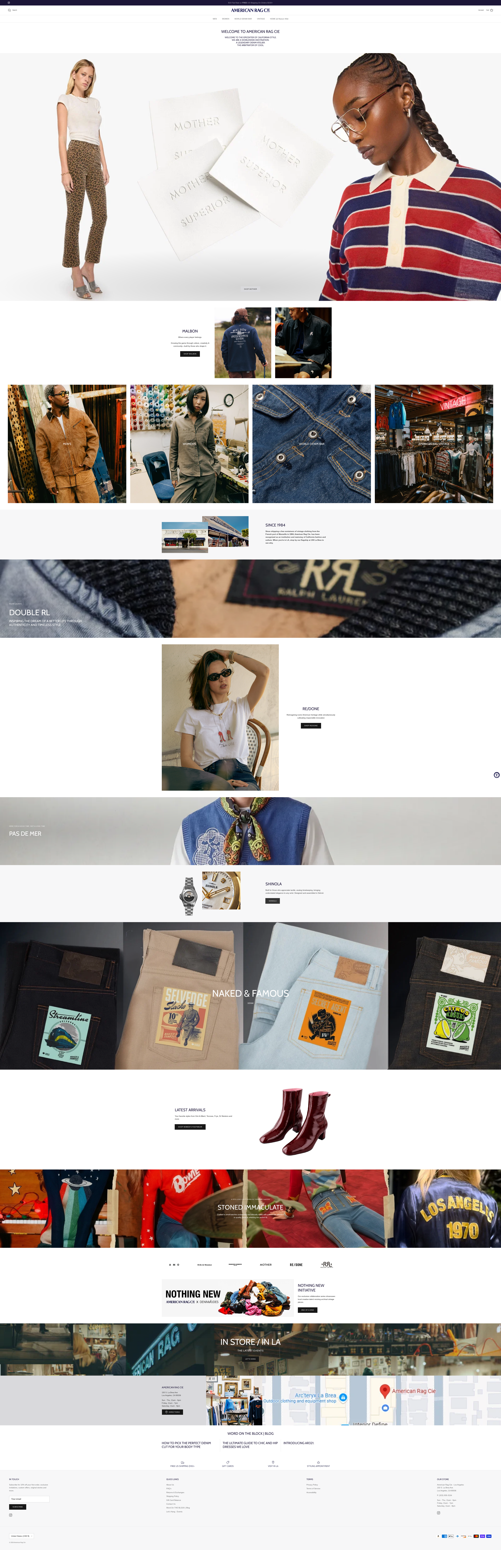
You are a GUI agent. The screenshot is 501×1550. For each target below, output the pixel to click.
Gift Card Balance (173, 1500)
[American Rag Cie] (250, 10)
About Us (170, 1485)
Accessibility (311, 1492)
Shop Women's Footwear (190, 1127)
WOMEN (225, 19)
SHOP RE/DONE (311, 726)
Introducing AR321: (299, 1443)
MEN (215, 19)
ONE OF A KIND (307, 1310)
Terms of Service (313, 1488)
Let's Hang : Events (174, 1512)
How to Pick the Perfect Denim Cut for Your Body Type (186, 1445)
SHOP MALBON (190, 354)
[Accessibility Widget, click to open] (497, 775)
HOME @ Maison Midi (279, 19)
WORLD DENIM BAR (243, 19)
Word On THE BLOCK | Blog (178, 1508)
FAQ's (168, 1488)
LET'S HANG (250, 1359)
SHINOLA (273, 901)
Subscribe (18, 1507)
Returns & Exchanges (175, 1492)
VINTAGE (261, 19)
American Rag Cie (19, 1542)
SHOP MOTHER (250, 289)
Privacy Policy (312, 1485)
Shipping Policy (172, 1496)
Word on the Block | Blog (251, 1433)
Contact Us (170, 1504)
